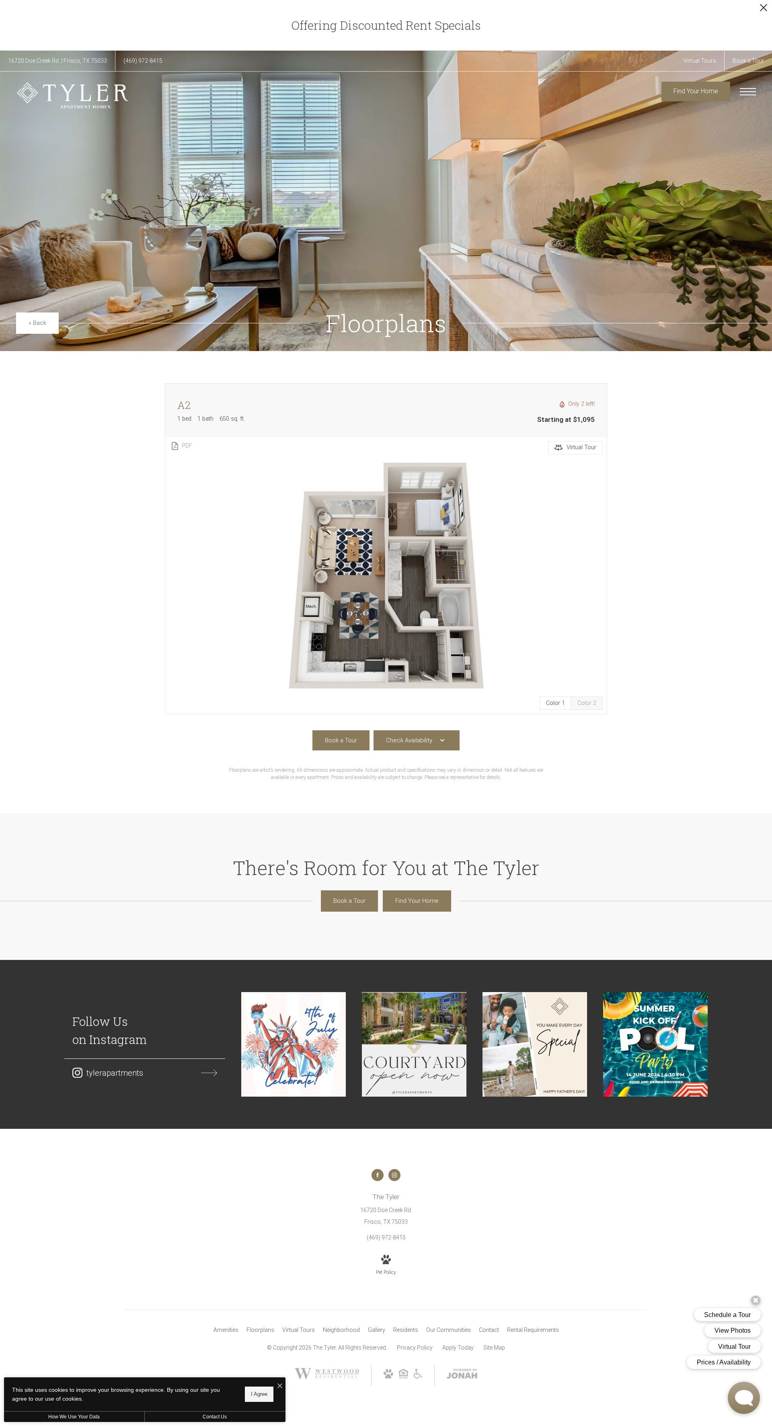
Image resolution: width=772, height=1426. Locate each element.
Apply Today (458, 1347)
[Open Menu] (748, 91)
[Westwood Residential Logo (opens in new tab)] (327, 1377)
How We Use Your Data (74, 1417)
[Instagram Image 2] (414, 1044)
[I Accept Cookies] (279, 1386)
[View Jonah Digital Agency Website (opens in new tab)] (462, 1375)
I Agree (259, 1394)
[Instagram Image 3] (534, 1044)
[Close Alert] (763, 10)
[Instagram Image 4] (655, 1044)
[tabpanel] (386, 575)
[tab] (587, 703)
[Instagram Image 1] (293, 1044)
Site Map (494, 1347)
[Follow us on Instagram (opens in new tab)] (394, 1175)
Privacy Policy (415, 1347)
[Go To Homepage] (72, 95)
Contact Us (215, 1417)
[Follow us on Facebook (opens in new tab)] (378, 1175)
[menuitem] (225, 1330)
